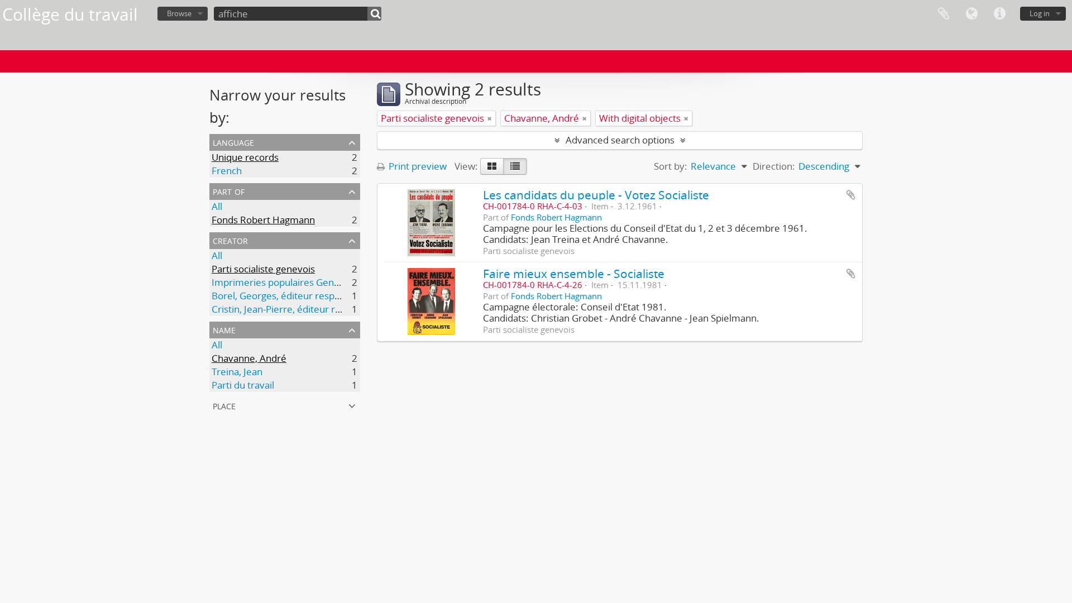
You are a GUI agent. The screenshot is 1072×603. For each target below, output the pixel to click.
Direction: (774, 166)
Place (224, 405)
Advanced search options (620, 139)
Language (971, 14)
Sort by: (670, 166)
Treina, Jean (237, 371)
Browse (179, 13)
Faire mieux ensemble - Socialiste (573, 273)
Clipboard (944, 14)
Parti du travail (243, 385)
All (217, 206)
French (227, 170)
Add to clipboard (850, 194)
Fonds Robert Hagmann (263, 219)
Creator (230, 239)
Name (224, 329)
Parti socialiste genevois (263, 268)
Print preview (416, 166)
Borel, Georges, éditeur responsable (290, 295)
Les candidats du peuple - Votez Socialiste (596, 194)
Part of (229, 190)
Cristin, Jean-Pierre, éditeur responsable (298, 309)
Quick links (999, 14)
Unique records (245, 157)
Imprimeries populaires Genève (281, 282)
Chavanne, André (249, 358)
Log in (1040, 13)
